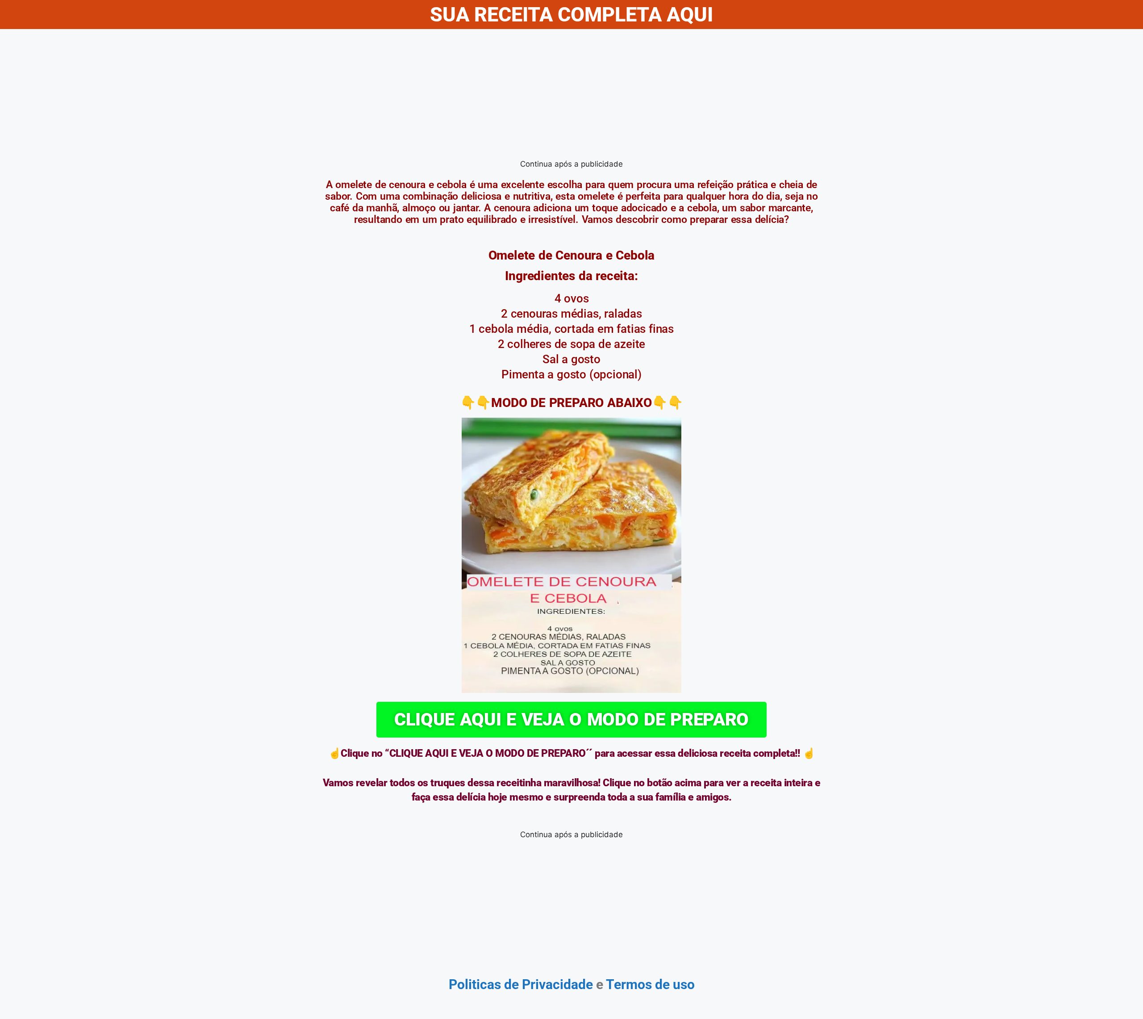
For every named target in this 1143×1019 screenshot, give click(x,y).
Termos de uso (649, 984)
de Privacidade (548, 984)
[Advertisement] (571, 96)
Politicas (475, 984)
